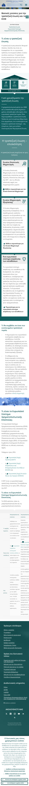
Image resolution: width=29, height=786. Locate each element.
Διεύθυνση (7, 640)
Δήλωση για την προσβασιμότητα (14, 674)
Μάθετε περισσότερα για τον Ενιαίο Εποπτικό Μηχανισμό (14, 190)
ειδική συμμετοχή (18, 393)
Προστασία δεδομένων (11, 672)
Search (21, 5)
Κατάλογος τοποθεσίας (10, 702)
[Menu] (26, 4)
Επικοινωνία (8, 637)
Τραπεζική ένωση (14, 27)
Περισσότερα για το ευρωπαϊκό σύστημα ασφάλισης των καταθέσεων (13, 309)
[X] (6, 714)
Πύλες (6, 687)
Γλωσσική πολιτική (10, 669)
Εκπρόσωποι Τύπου (10, 645)
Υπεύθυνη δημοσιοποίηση (12, 677)
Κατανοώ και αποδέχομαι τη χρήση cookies (15, 779)
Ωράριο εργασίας (9, 643)
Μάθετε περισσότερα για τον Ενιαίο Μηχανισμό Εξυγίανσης (13, 246)
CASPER (6, 692)
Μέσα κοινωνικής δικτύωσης (13, 648)
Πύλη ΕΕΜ (7, 695)
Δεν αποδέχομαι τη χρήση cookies (15, 783)
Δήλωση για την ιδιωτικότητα (13, 664)
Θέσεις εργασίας (9, 630)
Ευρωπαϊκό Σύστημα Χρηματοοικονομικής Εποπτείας (14, 29)
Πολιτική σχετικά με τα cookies (13, 667)
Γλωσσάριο (7, 632)
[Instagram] (15, 714)
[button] (26, 2)
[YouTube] (19, 714)
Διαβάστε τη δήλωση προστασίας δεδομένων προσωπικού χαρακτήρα (14, 770)
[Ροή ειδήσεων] (15, 717)
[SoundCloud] (23, 714)
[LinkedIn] (10, 714)
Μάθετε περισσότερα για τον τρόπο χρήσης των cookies (15, 774)
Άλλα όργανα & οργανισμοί (12, 635)
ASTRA (6, 690)
